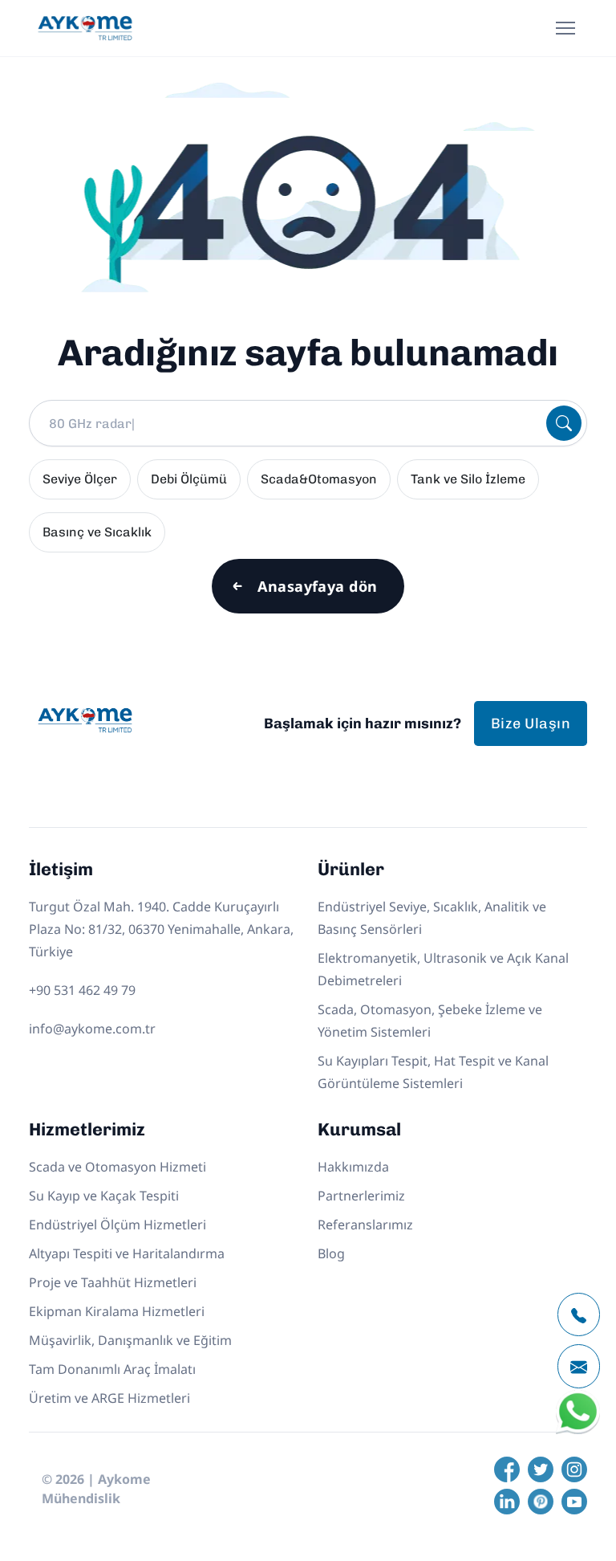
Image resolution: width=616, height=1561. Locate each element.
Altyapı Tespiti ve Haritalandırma (127, 1253)
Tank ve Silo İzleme (468, 479)
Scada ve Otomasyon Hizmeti (117, 1167)
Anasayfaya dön (317, 586)
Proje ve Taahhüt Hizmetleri (113, 1282)
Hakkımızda (353, 1167)
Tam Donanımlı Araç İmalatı (112, 1369)
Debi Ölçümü (189, 479)
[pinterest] (540, 1501)
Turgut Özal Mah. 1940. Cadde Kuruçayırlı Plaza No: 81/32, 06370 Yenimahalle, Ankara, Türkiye (161, 929)
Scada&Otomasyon (319, 479)
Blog (331, 1253)
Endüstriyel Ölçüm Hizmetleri (117, 1224)
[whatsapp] (578, 1430)
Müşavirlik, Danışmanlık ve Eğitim (130, 1340)
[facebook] (507, 1469)
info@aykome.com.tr (92, 1028)
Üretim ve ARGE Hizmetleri (109, 1398)
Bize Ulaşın (530, 723)
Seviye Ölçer (80, 479)
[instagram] (574, 1469)
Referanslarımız (365, 1224)
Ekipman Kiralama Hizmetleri (117, 1311)
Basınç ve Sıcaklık (97, 532)
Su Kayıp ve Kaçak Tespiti (104, 1195)
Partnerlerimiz (361, 1195)
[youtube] (574, 1501)
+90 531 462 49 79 (82, 990)
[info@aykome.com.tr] (578, 1366)
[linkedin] (507, 1501)
